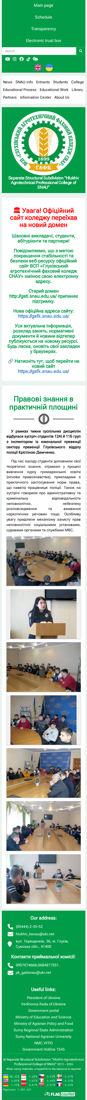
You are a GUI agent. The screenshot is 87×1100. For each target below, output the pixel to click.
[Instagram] (14, 59)
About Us (61, 97)
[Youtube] (7, 59)
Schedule (43, 17)
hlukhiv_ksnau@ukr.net (35, 934)
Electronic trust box (43, 40)
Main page (43, 5)
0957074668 (26, 965)
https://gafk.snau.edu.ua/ (43, 316)
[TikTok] (28, 59)
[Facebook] (21, 59)
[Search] (80, 51)
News (7, 82)
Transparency (43, 28)
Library (77, 89)
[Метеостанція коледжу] (35, 59)
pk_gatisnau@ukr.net (33, 972)
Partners (10, 97)
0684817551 (48, 965)
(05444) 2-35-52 (29, 926)
